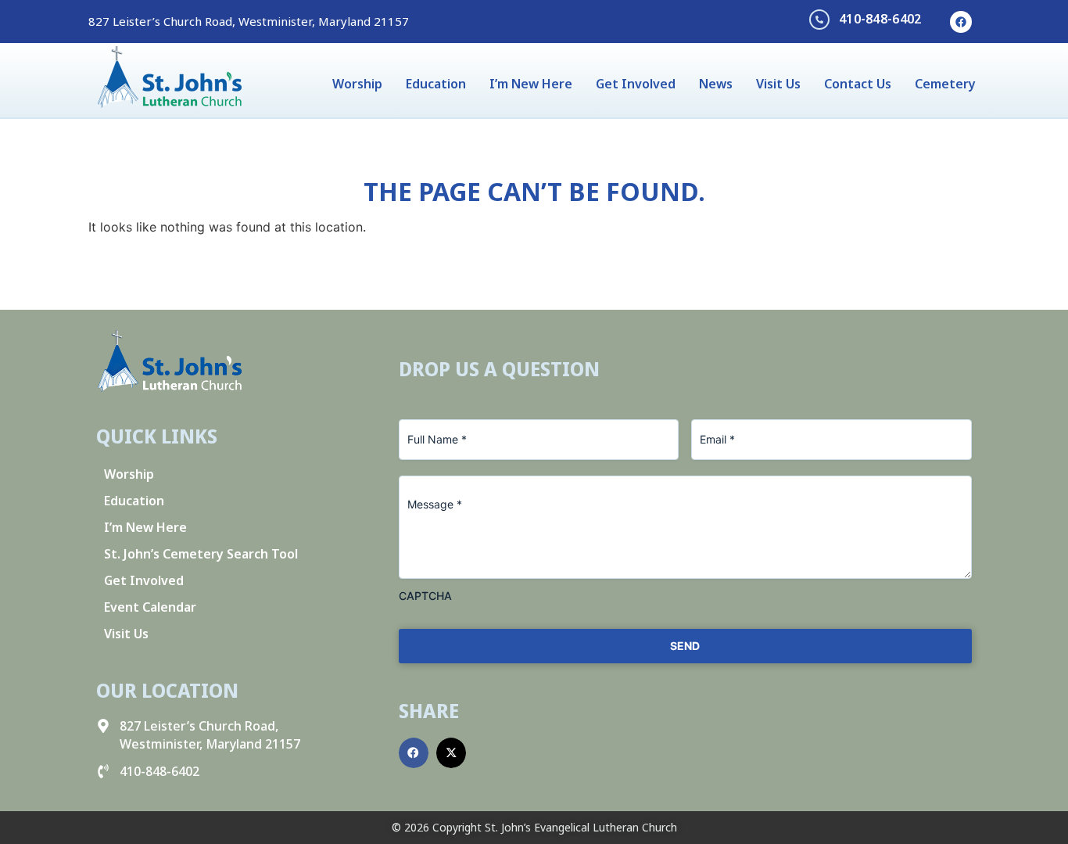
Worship (357, 83)
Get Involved (636, 83)
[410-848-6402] (819, 19)
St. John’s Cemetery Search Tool (201, 553)
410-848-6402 (880, 18)
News (716, 83)
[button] (413, 752)
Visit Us (778, 83)
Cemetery (945, 83)
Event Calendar (150, 607)
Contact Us (857, 83)
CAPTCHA (425, 595)
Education (436, 83)
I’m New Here (530, 83)
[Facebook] (961, 22)
